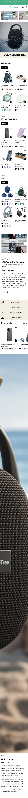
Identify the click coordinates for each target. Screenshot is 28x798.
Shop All (4, 67)
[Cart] (26, 7)
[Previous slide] (1, 2)
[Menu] (1, 7)
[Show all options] (12, 89)
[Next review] (25, 243)
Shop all (3, 795)
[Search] (5, 7)
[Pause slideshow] (11, 50)
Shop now (14, 43)
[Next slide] (26, 2)
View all (25, 323)
